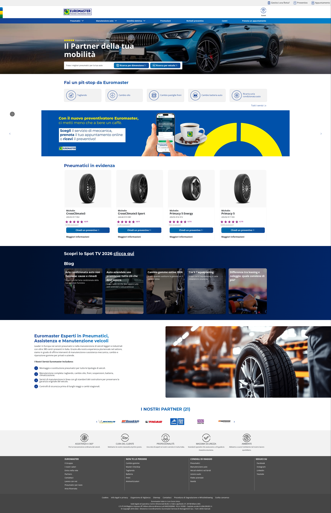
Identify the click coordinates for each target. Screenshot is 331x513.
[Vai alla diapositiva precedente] (10, 133)
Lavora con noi (71, 481)
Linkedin (260, 470)
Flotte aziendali (197, 477)
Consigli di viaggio (201, 459)
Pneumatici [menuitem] (75, 21)
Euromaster (72, 459)
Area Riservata (71, 488)
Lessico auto (195, 474)
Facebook (261, 463)
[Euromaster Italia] (77, 12)
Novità (193, 481)
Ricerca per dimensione (132, 65)
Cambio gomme (133, 463)
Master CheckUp (133, 467)
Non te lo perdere (136, 459)
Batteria (129, 474)
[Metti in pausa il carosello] (12, 114)
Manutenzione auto (198, 467)
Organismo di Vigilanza (140, 497)
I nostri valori (70, 467)
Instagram (261, 467)
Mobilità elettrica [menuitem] (135, 21)
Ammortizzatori (132, 481)
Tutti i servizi (257, 105)
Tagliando (130, 470)
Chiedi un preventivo (86, 230)
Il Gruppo (69, 463)
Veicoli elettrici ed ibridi (200, 470)
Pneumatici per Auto (73, 485)
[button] (107, 422)
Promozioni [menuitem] (165, 21)
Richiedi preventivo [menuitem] (195, 21)
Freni (128, 477)
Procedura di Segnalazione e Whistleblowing (193, 497)
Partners (68, 474)
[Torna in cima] (324, 507)
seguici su (261, 459)
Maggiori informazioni (77, 236)
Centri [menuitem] (224, 21)
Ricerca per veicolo (165, 65)
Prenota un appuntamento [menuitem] (254, 21)
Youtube (260, 474)
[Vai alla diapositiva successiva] (321, 133)
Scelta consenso (222, 497)
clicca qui (124, 253)
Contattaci (69, 477)
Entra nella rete (71, 470)
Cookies (105, 497)
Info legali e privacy (119, 497)
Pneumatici (195, 463)
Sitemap (156, 497)
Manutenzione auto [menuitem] (105, 21)
